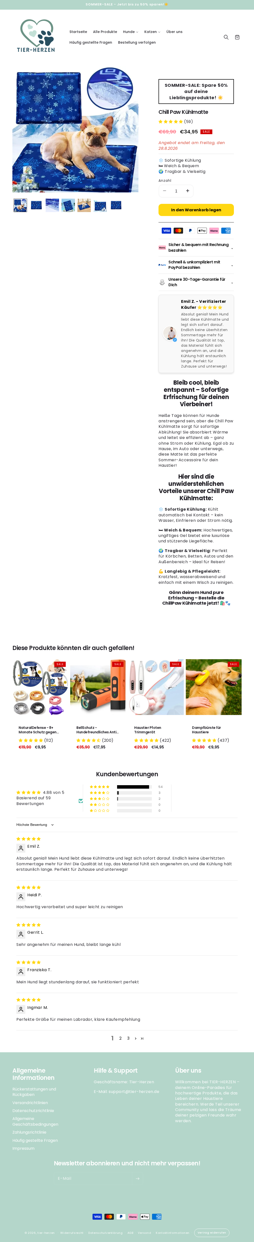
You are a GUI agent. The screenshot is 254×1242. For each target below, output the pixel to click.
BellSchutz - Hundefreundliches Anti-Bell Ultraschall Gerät (97, 729)
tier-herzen (46, 1233)
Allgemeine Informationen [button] (33, 1074)
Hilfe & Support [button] (116, 1070)
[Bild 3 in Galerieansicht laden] (52, 205)
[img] (28, 839)
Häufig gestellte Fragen (35, 1140)
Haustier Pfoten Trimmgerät (147, 729)
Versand (144, 1233)
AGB (130, 1233)
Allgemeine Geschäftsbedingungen (35, 1121)
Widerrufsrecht (72, 1233)
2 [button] (120, 1038)
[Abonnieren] (137, 1178)
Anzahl (165, 180)
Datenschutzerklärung (105, 1233)
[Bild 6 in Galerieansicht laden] (100, 205)
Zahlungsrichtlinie (29, 1132)
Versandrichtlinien (30, 1103)
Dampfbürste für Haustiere (206, 729)
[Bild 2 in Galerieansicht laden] (36, 205)
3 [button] (128, 1038)
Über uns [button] (188, 1070)
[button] (130, 32)
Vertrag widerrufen (212, 1233)
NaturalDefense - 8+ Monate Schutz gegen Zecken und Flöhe (38, 729)
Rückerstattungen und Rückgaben (34, 1092)
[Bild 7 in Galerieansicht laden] (116, 205)
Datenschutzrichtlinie (33, 1111)
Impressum (23, 1148)
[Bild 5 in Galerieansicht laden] (84, 205)
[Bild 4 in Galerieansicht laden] (68, 205)
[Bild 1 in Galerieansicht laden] (20, 205)
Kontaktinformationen (173, 1233)
